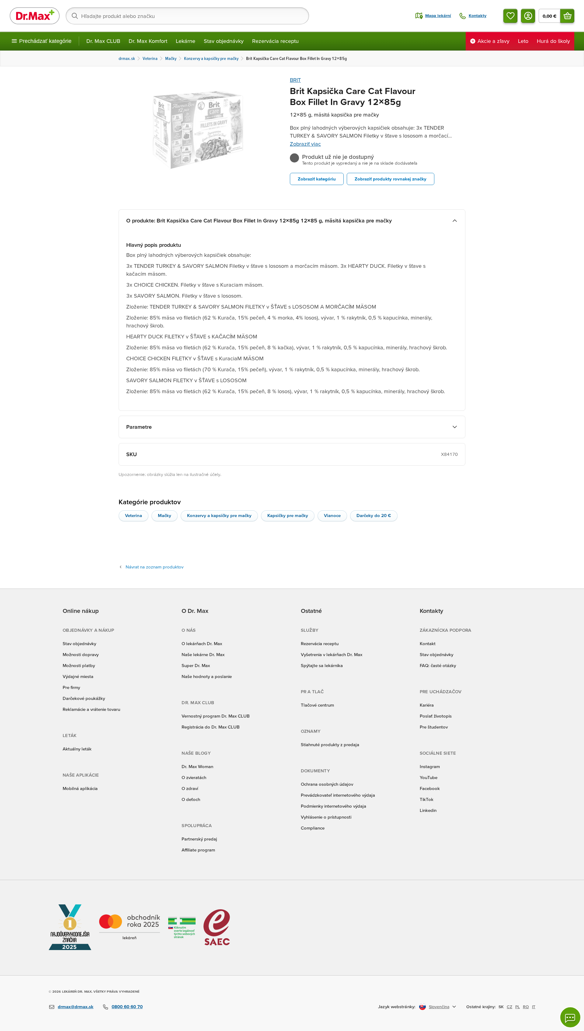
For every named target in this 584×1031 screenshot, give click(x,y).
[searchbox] (187, 15)
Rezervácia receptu (275, 41)
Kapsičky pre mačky (287, 515)
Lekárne (185, 41)
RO (526, 1006)
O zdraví (190, 788)
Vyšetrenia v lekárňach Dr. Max (331, 654)
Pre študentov (434, 726)
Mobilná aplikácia (80, 788)
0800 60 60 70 (127, 1006)
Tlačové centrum (317, 705)
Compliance (313, 827)
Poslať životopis (436, 715)
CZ (509, 1006)
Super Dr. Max (196, 665)
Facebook (430, 788)
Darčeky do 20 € (373, 515)
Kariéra (427, 705)
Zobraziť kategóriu (317, 178)
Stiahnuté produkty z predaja (330, 744)
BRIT (295, 80)
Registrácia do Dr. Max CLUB (211, 726)
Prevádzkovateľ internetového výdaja (338, 795)
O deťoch (191, 799)
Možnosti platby (79, 665)
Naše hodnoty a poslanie (207, 676)
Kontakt (428, 643)
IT (533, 1006)
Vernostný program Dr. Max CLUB (216, 715)
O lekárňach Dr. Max (202, 643)
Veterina (133, 515)
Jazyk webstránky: (396, 1006)
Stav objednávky (224, 41)
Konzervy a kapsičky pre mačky (219, 515)
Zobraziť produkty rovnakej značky (390, 178)
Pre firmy (71, 687)
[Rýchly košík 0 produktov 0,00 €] (567, 16)
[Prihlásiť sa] (528, 16)
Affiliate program (198, 849)
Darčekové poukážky (84, 698)
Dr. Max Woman (197, 766)
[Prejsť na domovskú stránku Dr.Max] (35, 15)
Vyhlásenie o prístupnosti (326, 817)
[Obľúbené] (510, 16)
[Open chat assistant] (570, 1017)
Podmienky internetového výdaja (333, 806)
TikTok (426, 799)
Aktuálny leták (77, 748)
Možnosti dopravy (81, 654)
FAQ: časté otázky (438, 665)
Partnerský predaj (199, 838)
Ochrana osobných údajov (327, 784)
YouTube (428, 777)
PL (517, 1006)
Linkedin (428, 810)
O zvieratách (194, 777)
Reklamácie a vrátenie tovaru (91, 709)
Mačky (164, 515)
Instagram (430, 766)
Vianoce (332, 515)
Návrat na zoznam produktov (154, 566)
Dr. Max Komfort (148, 41)
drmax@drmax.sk (75, 1006)
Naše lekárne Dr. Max (203, 654)
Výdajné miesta (78, 676)
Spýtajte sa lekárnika (322, 665)
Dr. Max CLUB (103, 41)
